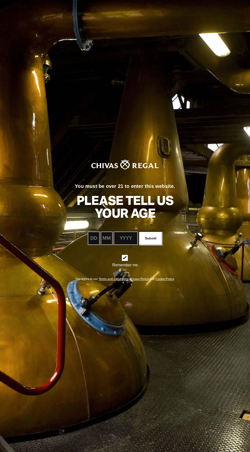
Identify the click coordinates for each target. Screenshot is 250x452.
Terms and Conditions (113, 279)
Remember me (125, 265)
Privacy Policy (139, 279)
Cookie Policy (165, 279)
